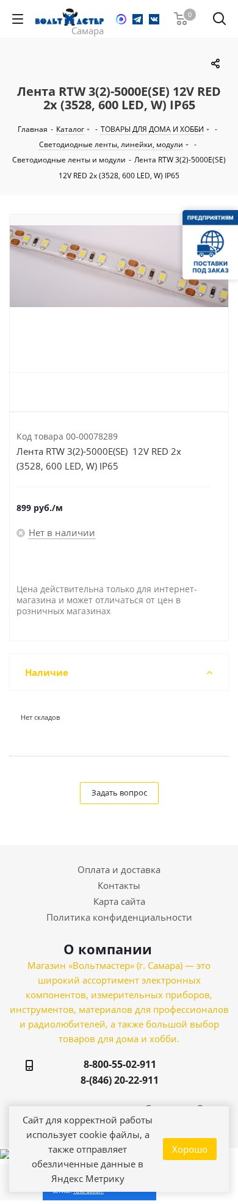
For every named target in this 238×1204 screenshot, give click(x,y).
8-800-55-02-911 (120, 1064)
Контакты (119, 885)
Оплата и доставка (119, 869)
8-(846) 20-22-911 (120, 1080)
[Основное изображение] (119, 298)
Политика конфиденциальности (119, 917)
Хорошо (189, 1149)
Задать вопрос (119, 792)
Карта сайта (119, 901)
